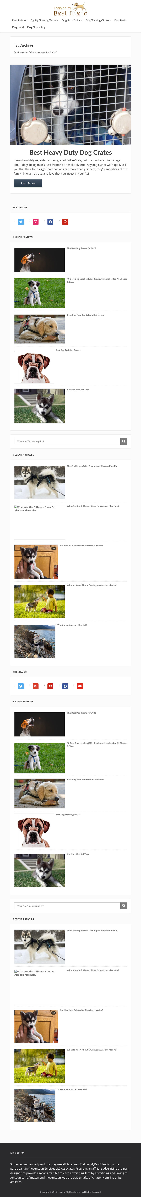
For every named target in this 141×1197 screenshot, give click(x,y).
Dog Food (18, 27)
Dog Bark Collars (72, 20)
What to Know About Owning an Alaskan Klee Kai (92, 585)
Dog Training (19, 20)
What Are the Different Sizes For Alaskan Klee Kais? (93, 505)
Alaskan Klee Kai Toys (78, 389)
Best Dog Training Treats (68, 350)
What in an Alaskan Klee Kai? (72, 625)
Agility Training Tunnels (44, 20)
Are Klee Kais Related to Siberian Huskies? (81, 545)
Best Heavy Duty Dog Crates (70, 152)
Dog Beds (120, 20)
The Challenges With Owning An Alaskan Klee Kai (92, 466)
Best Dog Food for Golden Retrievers (85, 315)
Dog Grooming (36, 27)
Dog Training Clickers (98, 20)
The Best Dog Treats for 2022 (81, 248)
